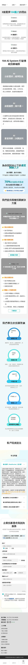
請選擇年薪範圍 (7, 566)
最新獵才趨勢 (4, 642)
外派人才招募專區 (5, 644)
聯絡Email (5, 576)
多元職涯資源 (4, 633)
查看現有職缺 (4, 628)
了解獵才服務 (4, 639)
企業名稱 (5, 551)
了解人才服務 (4, 631)
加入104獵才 (4, 653)
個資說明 (11, 598)
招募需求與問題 (6, 582)
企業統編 (5, 557)
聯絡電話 (5, 570)
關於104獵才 (4, 650)
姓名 (3, 543)
